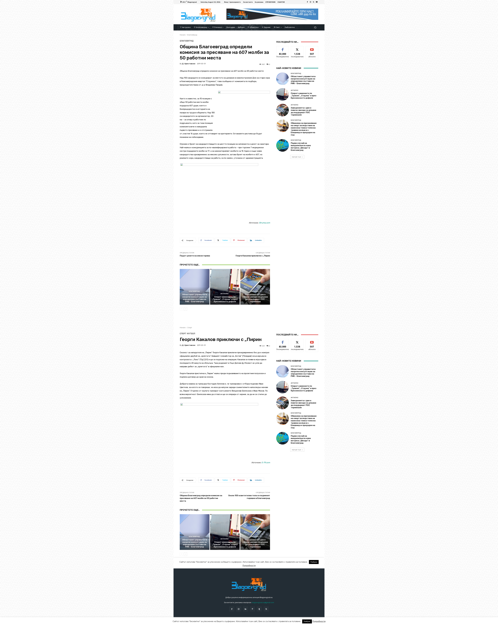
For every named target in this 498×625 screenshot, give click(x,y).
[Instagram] (310, 2)
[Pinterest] (252, 609)
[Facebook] (307, 2)
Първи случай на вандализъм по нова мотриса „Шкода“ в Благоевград (301, 146)
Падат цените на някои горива (195, 256)
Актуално (224, 293)
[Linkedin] (245, 609)
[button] (315, 27)
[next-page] (185, 309)
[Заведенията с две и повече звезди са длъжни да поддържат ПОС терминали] (255, 287)
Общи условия (210, 622)
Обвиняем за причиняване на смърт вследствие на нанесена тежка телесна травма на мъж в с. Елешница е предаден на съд (304, 129)
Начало (183, 35)
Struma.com (264, 223)
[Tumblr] (259, 609)
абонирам (312, 48)
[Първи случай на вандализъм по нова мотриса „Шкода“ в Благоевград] (282, 145)
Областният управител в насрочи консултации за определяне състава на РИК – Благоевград (194, 298)
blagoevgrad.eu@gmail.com (263, 602)
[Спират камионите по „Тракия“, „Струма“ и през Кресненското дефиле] (225, 287)
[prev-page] (181, 309)
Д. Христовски (188, 63)
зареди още (296, 157)
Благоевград (192, 35)
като (283, 48)
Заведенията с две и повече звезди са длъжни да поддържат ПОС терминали (255, 298)
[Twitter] (313, 2)
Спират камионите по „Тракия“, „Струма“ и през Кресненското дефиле (225, 299)
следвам (297, 48)
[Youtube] (316, 2)
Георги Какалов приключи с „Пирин (253, 256)
